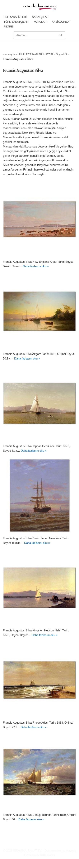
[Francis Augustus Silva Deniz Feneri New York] (39, 495)
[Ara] (61, 35)
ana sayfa (9, 54)
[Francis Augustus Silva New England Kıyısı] (39, 219)
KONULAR (40, 21)
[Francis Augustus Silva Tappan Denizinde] (39, 403)
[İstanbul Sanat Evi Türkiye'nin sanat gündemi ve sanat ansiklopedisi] (39, 7)
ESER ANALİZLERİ (15, 16)
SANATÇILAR (40, 16)
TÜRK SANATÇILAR (16, 21)
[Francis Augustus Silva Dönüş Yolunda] (39, 772)
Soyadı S (61, 54)
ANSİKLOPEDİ (60, 21)
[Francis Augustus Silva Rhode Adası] (39, 680)
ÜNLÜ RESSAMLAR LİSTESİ (35, 54)
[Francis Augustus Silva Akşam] (39, 311)
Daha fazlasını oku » (36, 266)
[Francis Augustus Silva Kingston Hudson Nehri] (39, 587)
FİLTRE (8, 26)
